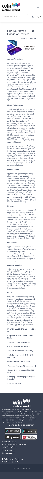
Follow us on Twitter (11, 462)
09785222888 (9, 450)
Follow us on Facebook (13, 459)
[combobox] (15, 16)
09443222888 (9, 453)
